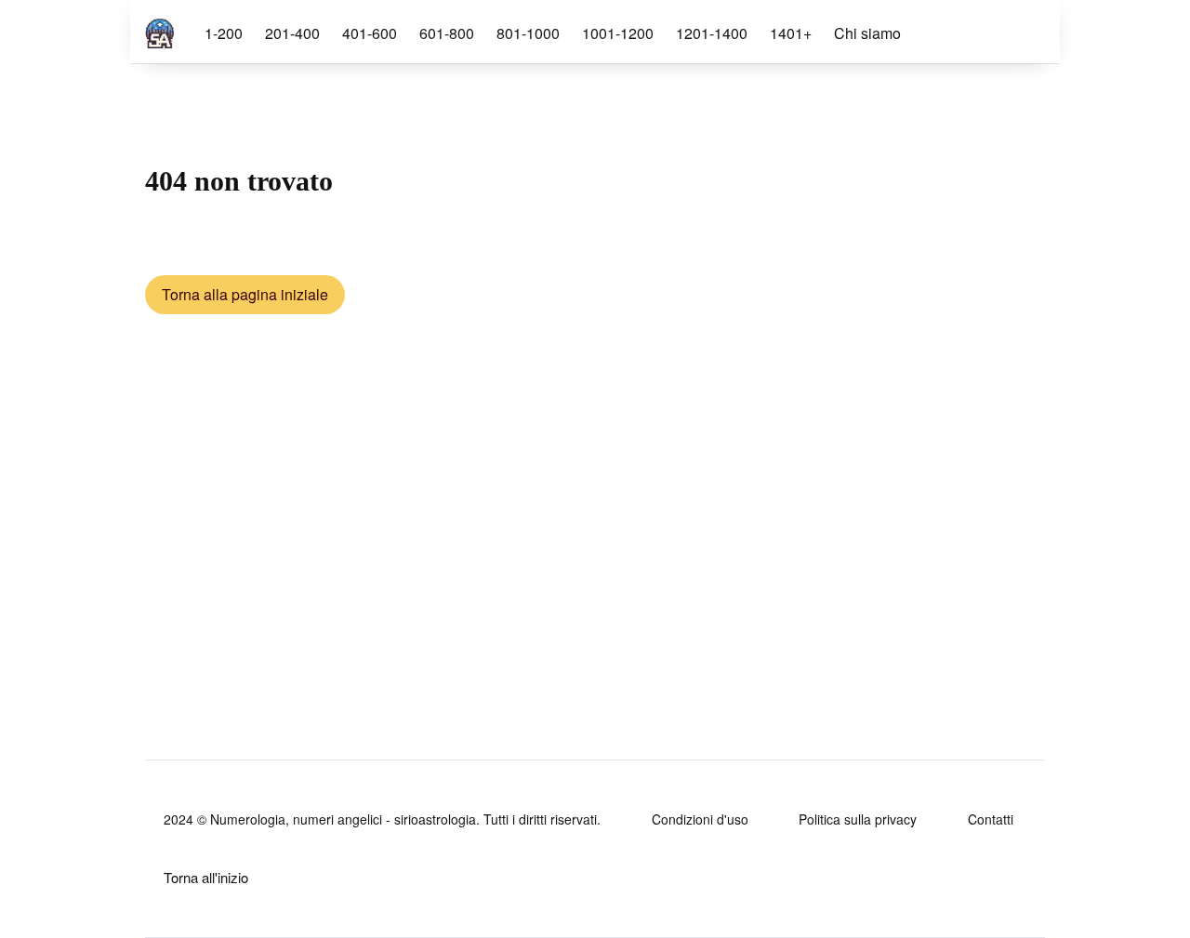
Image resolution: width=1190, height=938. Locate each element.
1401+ (791, 33)
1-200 (224, 33)
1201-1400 (711, 33)
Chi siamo (867, 33)
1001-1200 (618, 33)
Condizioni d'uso (700, 819)
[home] (160, 29)
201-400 (292, 33)
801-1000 (528, 33)
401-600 (369, 33)
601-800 (446, 33)
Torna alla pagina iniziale (245, 294)
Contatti (990, 819)
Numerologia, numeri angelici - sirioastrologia (343, 819)
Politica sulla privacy (858, 819)
